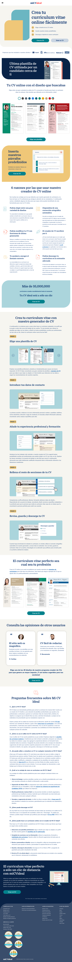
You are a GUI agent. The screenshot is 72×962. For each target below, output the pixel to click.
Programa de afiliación (46, 915)
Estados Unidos (63, 913)
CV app (57, 721)
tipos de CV (22, 762)
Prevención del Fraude (46, 913)
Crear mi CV (36, 680)
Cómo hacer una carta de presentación (29, 910)
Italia (60, 916)
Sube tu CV (60, 40)
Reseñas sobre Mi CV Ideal (47, 920)
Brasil (61, 910)
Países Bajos (62, 920)
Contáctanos (44, 916)
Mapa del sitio (45, 918)
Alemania (61, 908)
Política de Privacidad (46, 911)
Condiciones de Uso (46, 910)
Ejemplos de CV (6, 910)
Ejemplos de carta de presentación (28, 908)
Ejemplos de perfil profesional (9, 916)
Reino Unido (62, 923)
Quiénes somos (45, 908)
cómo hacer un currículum (45, 723)
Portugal (61, 921)
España (61, 911)
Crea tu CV (40, 40)
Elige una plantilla (36, 139)
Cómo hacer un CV (6, 915)
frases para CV (56, 799)
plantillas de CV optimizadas (36, 832)
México (61, 918)
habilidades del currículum (20, 837)
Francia (61, 915)
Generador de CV (6, 908)
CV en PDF (51, 814)
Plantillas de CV (6, 911)
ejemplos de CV (56, 371)
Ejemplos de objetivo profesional (9, 918)
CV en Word (5, 913)
